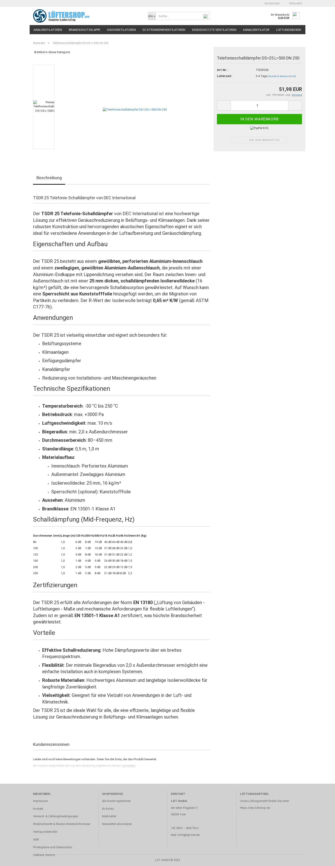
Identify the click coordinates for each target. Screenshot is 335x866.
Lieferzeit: (224, 76)
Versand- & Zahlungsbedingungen (55, 816)
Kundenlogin (271, 3)
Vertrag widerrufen (45, 831)
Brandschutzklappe (84, 29)
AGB (36, 839)
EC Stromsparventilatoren (164, 29)
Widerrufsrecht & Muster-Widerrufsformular (61, 824)
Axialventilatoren (48, 29)
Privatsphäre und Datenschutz (52, 847)
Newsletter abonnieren (117, 824)
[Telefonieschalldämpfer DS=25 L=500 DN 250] (135, 106)
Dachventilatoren (121, 29)
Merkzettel (295, 3)
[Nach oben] (322, 859)
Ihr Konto (108, 808)
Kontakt (38, 808)
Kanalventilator (256, 29)
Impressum (40, 801)
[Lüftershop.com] (87, 16)
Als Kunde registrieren (116, 801)
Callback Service (44, 855)
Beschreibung (49, 177)
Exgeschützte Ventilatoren (214, 29)
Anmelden (128, 765)
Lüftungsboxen (288, 29)
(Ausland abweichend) (282, 76)
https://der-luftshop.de (255, 807)
